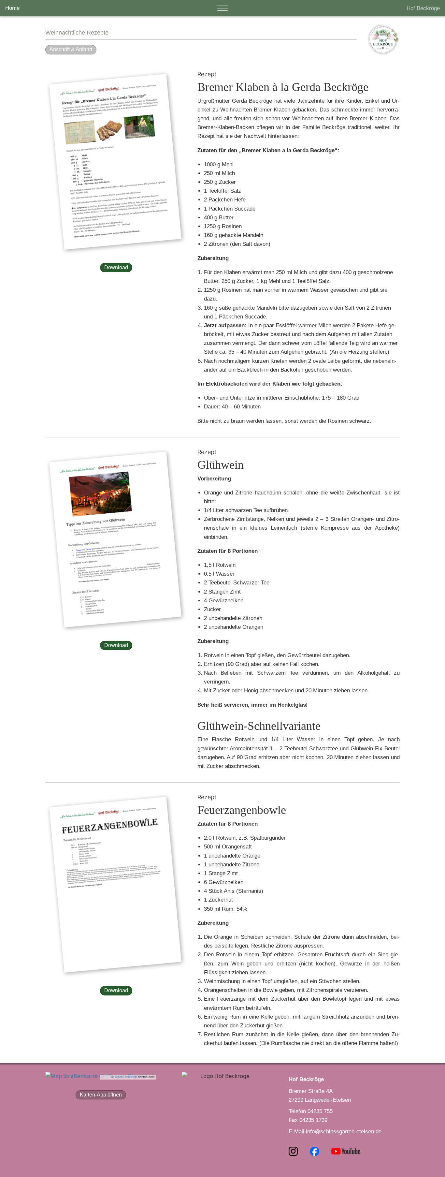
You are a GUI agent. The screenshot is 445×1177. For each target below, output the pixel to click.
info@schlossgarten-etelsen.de (343, 1131)
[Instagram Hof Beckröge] (297, 1151)
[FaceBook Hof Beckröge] (315, 1151)
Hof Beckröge (423, 8)
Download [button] (116, 267)
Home (12, 8)
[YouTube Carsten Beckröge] (346, 1151)
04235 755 (320, 1111)
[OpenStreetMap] (97, 1075)
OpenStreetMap (126, 1077)
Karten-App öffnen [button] (101, 1094)
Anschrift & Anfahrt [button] (71, 49)
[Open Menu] (222, 8)
